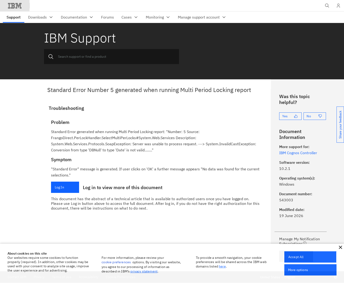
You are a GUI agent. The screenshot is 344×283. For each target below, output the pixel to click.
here (222, 266)
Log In (59, 187)
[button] (340, 247)
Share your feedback (340, 125)
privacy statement (143, 271)
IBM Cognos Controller (298, 152)
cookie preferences (116, 262)
